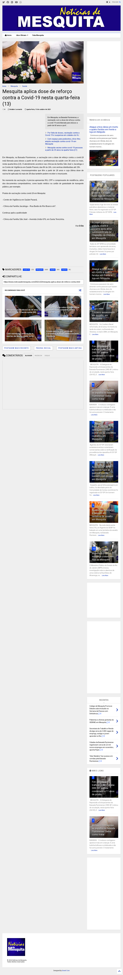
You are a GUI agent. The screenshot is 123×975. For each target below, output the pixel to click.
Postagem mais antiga (70, 348)
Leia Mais (103, 254)
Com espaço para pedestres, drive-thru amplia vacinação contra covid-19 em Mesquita (62, 141)
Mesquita (14, 86)
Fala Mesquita (38, 35)
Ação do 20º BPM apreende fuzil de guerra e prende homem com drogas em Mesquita (102, 473)
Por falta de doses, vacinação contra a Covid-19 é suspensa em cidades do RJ (62, 134)
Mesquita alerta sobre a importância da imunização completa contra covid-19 (62, 310)
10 (93, 548)
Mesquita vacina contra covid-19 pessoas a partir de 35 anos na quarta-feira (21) (64, 148)
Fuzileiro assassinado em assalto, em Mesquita (103, 315)
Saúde (24, 86)
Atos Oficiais (21, 35)
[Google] (12, 2)
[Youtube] (16, 2)
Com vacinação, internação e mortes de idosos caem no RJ (20, 335)
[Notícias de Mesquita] (61, 30)
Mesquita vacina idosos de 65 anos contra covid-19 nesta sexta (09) (22, 311)
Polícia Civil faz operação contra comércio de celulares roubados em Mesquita (104, 433)
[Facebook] (8, 2)
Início (9, 35)
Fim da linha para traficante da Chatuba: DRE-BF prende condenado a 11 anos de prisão (103, 352)
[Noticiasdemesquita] (24, 2)
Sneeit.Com (66, 970)
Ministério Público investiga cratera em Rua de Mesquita (103, 556)
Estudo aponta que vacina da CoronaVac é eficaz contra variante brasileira (62, 333)
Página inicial (43, 348)
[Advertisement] (20, 129)
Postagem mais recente (16, 348)
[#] (3, 2)
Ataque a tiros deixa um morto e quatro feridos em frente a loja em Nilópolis (103, 129)
